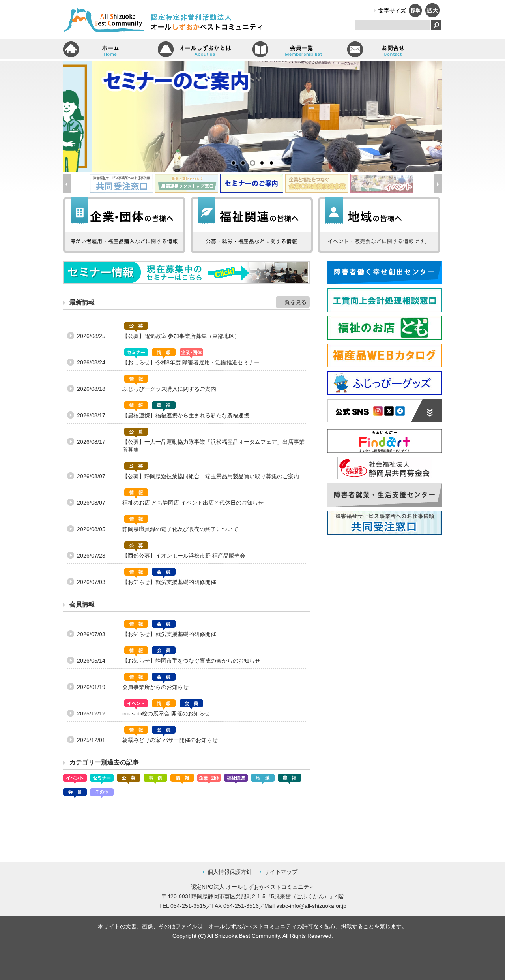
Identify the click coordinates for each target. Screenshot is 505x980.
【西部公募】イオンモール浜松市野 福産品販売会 (183, 555)
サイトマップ (280, 872)
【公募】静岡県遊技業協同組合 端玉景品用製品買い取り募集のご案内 (210, 476)
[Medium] (415, 15)
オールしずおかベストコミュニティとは (205, 49)
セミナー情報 (186, 272)
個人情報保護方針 (230, 872)
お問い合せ (394, 49)
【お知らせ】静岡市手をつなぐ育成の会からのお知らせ (191, 660)
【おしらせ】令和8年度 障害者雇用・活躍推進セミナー (191, 362)
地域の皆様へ (379, 225)
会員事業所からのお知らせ (155, 687)
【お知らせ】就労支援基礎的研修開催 (169, 582)
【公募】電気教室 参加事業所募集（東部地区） (181, 336)
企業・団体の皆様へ (124, 225)
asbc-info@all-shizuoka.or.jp (311, 906)
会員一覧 (299, 49)
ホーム (110, 49)
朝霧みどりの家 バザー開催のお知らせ (170, 740)
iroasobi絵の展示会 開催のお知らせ (166, 713)
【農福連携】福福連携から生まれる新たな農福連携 (185, 415)
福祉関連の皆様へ (252, 225)
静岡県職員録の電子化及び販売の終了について (180, 529)
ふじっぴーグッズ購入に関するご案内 (169, 389)
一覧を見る (293, 302)
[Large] (432, 15)
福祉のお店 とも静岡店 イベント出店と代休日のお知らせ (193, 502)
